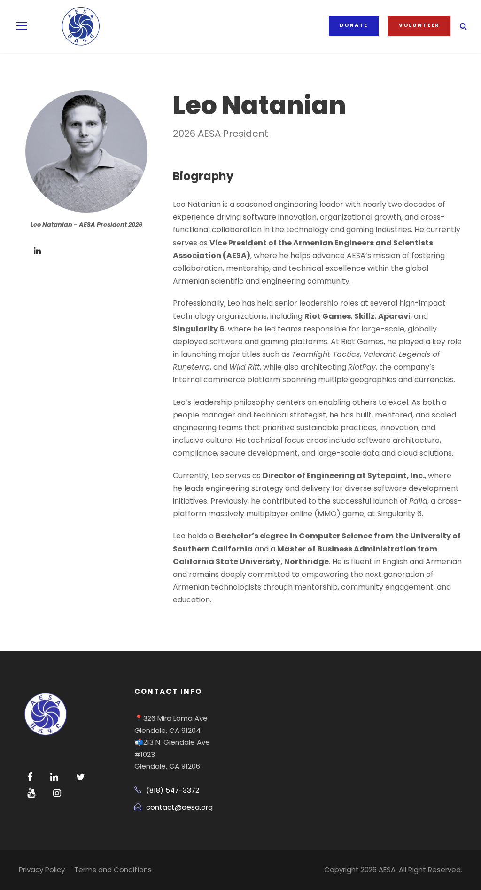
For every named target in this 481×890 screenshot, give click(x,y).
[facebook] (29, 777)
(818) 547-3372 (172, 790)
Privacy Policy (42, 869)
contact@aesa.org (179, 807)
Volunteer (419, 25)
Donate (354, 25)
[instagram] (57, 793)
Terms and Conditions (113, 869)
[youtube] (31, 793)
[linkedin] (37, 251)
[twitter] (80, 777)
